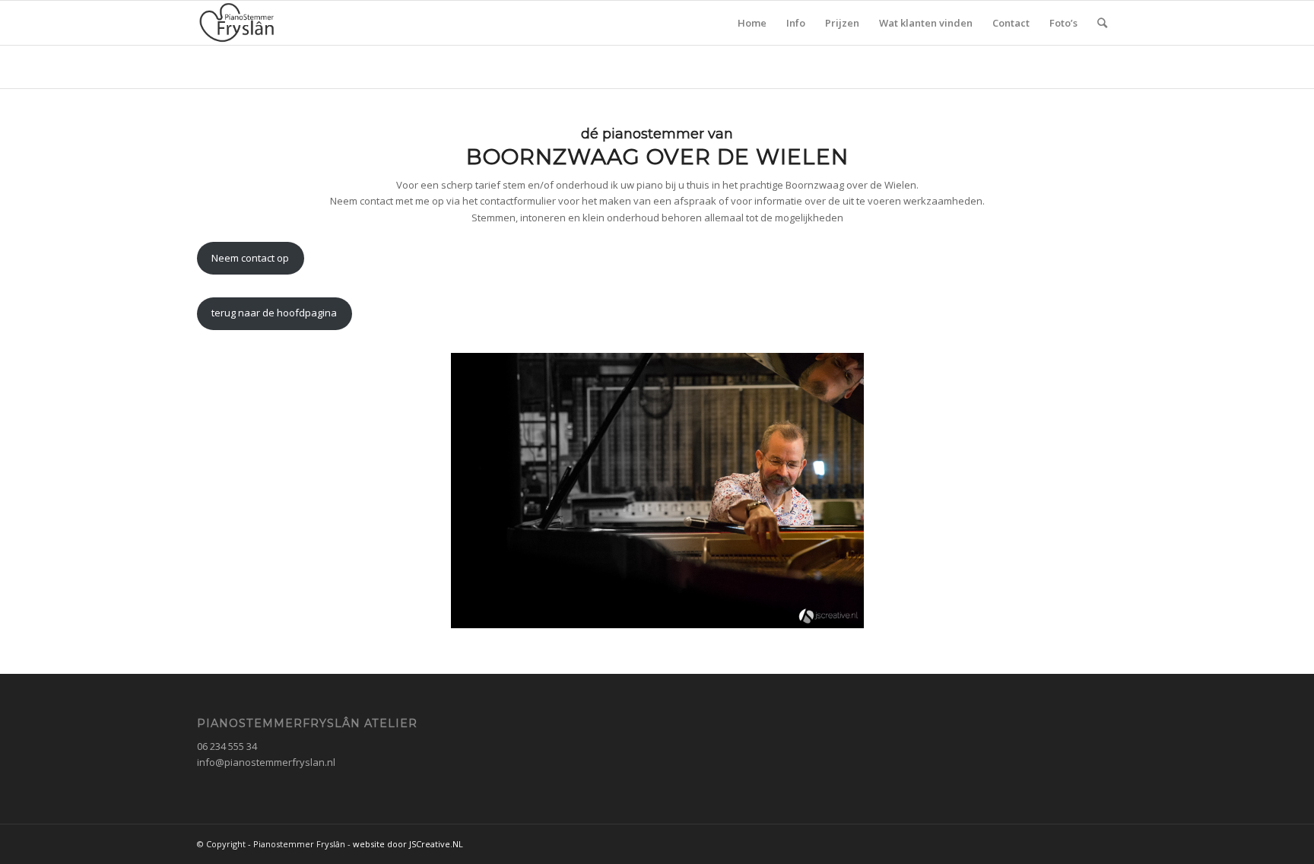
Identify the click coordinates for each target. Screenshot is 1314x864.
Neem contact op (250, 258)
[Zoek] (1102, 23)
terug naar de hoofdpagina (274, 312)
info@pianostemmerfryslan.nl (266, 762)
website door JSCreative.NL (408, 844)
